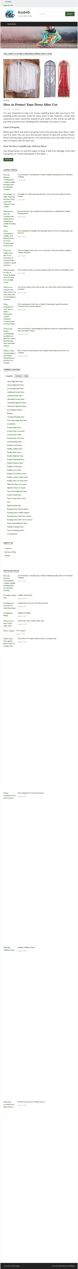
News (9, 502)
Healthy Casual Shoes (14, 466)
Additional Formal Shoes (15, 392)
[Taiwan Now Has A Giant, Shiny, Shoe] (9, 621)
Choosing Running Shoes (15, 417)
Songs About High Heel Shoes (17, 523)
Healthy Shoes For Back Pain (17, 481)
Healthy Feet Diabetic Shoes (16, 473)
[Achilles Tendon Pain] (9, 595)
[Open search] (72, 24)
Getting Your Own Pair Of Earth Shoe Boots (33, 603)
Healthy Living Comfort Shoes (17, 477)
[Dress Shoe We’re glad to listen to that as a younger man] (9, 639)
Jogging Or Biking (24, 613)
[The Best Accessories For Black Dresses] (9, 1102)
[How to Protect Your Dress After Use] (39, 78)
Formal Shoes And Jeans (15, 438)
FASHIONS (6, 100)
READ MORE (7, 159)
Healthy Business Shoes (15, 463)
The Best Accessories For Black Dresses (31, 1102)
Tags (26, 376)
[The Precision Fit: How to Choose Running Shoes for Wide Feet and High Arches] (9, 270)
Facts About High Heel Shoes (17, 420)
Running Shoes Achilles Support (18, 512)
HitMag (71, 1266)
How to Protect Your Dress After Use (30, 104)
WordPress (63, 1266)
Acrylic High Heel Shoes (15, 388)
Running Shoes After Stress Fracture (19, 520)
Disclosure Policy (10, 552)
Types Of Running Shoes (15, 530)
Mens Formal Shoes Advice (16, 498)
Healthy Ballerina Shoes (15, 456)
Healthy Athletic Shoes (15, 449)
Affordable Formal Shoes (15, 399)
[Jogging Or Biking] (9, 613)
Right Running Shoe (14, 505)
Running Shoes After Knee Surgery (19, 516)
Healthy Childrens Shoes (26, 947)
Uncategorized (12, 534)
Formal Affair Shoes (14, 427)
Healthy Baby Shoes (14, 452)
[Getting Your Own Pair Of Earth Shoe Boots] (9, 603)
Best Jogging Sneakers (15, 410)
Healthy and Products (14, 445)
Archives (18, 376)
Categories (9, 376)
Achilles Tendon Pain (25, 595)
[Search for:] (57, 14)
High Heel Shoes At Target (16, 488)
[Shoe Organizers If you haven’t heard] (9, 793)
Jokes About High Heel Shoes (17, 491)
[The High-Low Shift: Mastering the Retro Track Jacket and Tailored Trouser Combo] (9, 194)
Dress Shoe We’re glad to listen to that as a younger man (37, 638)
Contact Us (8, 548)
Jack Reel (17, 109)
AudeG (24, 12)
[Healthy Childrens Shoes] (9, 948)
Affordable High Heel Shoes (16, 403)
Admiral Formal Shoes (15, 395)
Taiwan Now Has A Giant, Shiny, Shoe (31, 621)
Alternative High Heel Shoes (16, 406)
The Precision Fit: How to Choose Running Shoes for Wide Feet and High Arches (46, 270)
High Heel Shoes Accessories (16, 484)
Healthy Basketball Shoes (15, 459)
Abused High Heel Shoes (15, 385)
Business (10, 413)
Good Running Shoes (14, 442)
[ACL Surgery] (9, 631)
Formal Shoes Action (14, 434)
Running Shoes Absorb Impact (17, 509)
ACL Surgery (20, 630)
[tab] (9, 376)
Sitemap (7, 555)
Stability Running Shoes (15, 527)
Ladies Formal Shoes (14, 495)
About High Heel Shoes (15, 381)
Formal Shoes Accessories (16, 431)
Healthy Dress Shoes (14, 470)
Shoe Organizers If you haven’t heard (31, 793)
